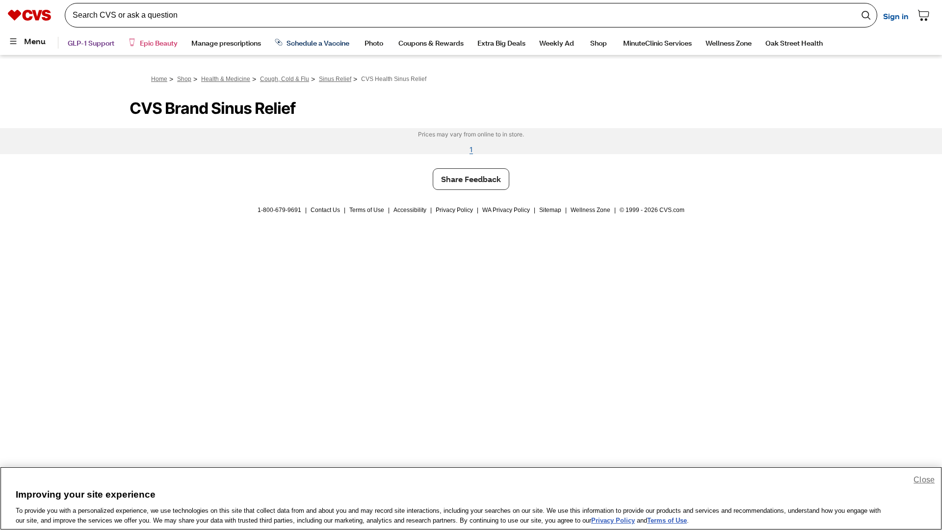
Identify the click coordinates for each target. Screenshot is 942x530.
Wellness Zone (590, 210)
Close (924, 480)
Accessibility (409, 210)
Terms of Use (366, 210)
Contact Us (325, 210)
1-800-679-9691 (279, 210)
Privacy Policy (454, 210)
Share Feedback (471, 179)
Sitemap (550, 210)
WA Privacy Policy (506, 210)
